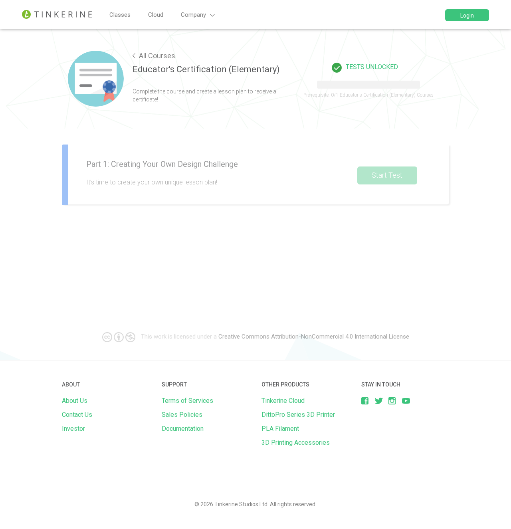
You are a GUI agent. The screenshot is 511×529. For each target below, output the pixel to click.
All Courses (156, 56)
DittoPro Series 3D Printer (298, 414)
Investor (73, 428)
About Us (74, 400)
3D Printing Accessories (295, 442)
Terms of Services (187, 400)
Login (467, 15)
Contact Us (77, 414)
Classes (120, 14)
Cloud (155, 14)
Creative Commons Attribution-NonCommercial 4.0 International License (313, 336)
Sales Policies (182, 414)
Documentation (183, 428)
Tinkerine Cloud (283, 400)
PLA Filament (280, 428)
